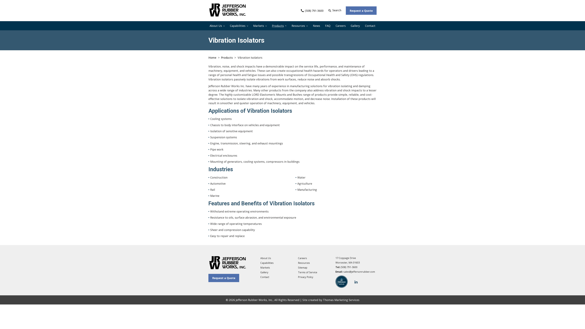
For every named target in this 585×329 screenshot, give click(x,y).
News (316, 26)
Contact (370, 26)
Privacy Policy (305, 277)
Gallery (355, 26)
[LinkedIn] (356, 281)
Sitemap (302, 267)
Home (212, 57)
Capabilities (237, 26)
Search (334, 10)
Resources (298, 26)
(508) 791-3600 (349, 267)
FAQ (327, 26)
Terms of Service (307, 272)
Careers (341, 26)
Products (278, 26)
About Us (216, 26)
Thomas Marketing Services (341, 300)
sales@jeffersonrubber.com (359, 271)
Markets (258, 26)
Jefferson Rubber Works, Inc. (254, 300)
